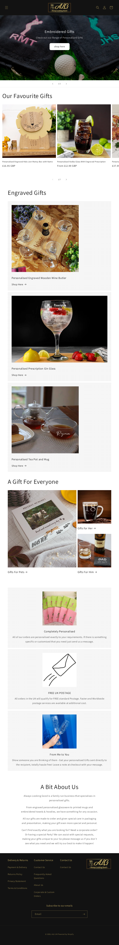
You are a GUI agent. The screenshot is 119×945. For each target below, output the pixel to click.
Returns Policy (15, 874)
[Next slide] (66, 83)
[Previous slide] (52, 83)
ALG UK (55, 934)
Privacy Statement (17, 881)
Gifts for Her (85, 528)
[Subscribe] (83, 914)
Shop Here (17, 284)
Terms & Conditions (17, 888)
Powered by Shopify (66, 934)
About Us (38, 885)
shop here (59, 46)
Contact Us (39, 867)
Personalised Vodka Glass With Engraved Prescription (81, 161)
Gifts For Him (86, 572)
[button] (6, 7)
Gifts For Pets (16, 572)
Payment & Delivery (17, 867)
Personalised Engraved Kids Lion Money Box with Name (27, 161)
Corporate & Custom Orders (44, 894)
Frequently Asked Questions (43, 876)
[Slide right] (66, 179)
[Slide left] (52, 179)
